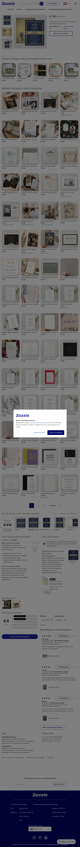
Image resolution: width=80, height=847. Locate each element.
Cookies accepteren (56, 433)
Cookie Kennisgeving (42, 423)
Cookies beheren (39, 433)
